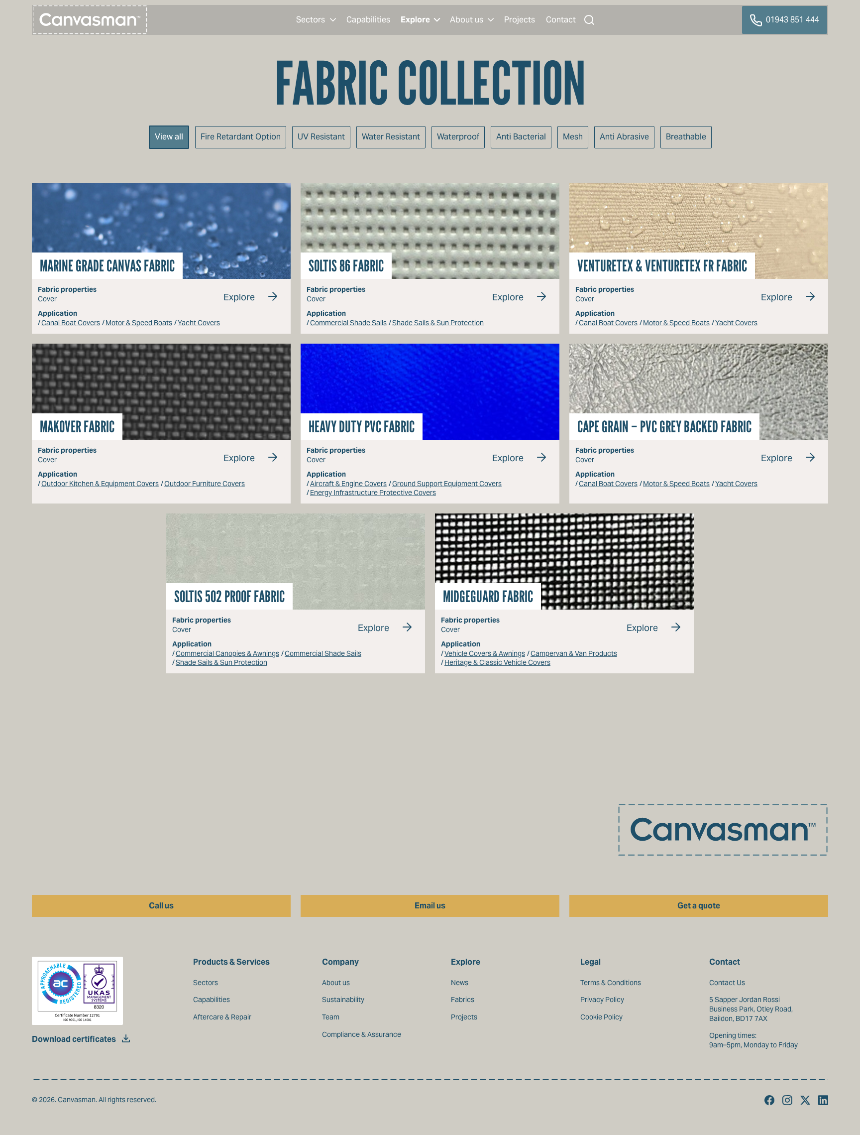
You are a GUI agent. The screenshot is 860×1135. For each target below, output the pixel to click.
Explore (239, 297)
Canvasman (90, 19)
